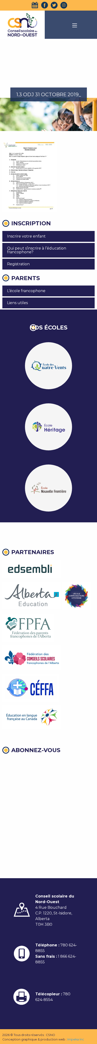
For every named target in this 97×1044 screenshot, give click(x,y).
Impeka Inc (75, 1039)
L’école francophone (26, 291)
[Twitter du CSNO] (54, 5)
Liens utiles (17, 303)
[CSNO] (22, 25)
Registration (18, 264)
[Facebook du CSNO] (44, 5)
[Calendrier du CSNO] (34, 5)
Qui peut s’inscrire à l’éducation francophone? (36, 250)
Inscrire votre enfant (26, 236)
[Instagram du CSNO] (63, 5)
